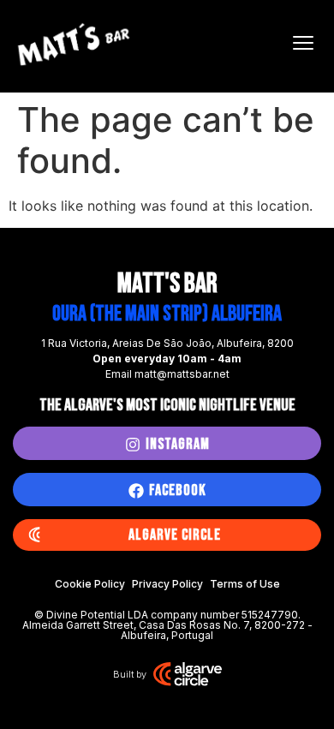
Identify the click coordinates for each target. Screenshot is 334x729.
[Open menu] (303, 43)
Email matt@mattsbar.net (167, 373)
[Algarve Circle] (34, 535)
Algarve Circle (174, 535)
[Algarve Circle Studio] (187, 674)
